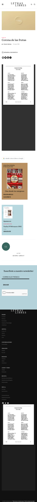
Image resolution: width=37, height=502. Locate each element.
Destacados (4, 382)
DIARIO (4, 314)
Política (3, 318)
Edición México (8, 194)
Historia (3, 359)
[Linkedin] (8, 58)
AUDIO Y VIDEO (6, 367)
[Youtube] (8, 403)
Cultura (3, 316)
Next (25, 181)
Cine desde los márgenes (14, 191)
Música (3, 335)
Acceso (3, 389)
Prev (4, 181)
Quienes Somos (5, 395)
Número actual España (7, 380)
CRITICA (4, 329)
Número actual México (7, 378)
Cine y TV (4, 331)
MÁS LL (4, 387)
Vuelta (4, 37)
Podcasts (4, 372)
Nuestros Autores (6, 397)
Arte (3, 337)
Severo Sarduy (18, 255)
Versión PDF (7, 231)
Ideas (3, 361)
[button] (3, 4)
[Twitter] (5, 58)
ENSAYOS (4, 356)
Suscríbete (7, 197)
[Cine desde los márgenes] (14, 179)
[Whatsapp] (10, 58)
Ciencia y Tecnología (7, 323)
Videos (3, 370)
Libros (3, 333)
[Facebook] (3, 58)
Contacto (4, 399)
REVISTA (4, 376)
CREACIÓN (4, 348)
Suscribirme (4, 391)
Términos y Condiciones (18, 501)
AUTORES (25, 262)
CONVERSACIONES (7, 342)
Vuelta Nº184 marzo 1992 (12, 226)
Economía (4, 321)
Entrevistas (4, 344)
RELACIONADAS (8, 262)
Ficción (3, 352)
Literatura (4, 325)
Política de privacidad (29, 501)
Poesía (3, 350)
